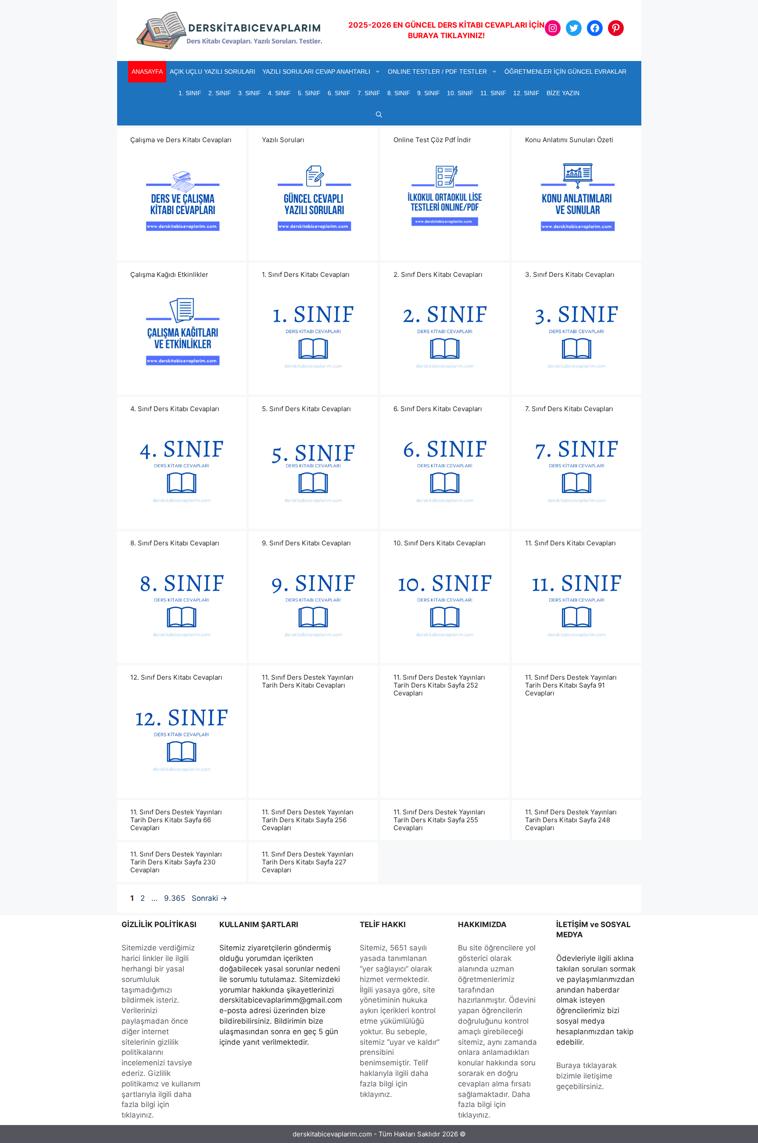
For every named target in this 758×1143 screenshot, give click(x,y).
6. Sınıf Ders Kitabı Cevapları (437, 409)
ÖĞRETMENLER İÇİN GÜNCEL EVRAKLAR (565, 71)
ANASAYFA (147, 71)
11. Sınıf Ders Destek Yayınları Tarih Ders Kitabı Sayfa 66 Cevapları (176, 820)
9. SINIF (428, 93)
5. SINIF (309, 93)
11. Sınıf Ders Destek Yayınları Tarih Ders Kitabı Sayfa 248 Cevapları (571, 820)
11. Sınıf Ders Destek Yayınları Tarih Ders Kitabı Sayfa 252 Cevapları (439, 685)
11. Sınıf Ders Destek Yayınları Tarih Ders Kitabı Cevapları (308, 681)
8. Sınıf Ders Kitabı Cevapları (174, 543)
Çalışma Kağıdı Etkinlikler (169, 274)
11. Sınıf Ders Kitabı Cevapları (570, 543)
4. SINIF (279, 93)
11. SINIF (493, 93)
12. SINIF (526, 93)
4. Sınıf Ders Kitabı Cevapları (174, 409)
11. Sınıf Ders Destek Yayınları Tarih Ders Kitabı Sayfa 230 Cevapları (176, 862)
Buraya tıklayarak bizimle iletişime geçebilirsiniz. (586, 1076)
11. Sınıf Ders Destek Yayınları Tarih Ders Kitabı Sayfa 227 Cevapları (308, 862)
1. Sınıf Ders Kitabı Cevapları (306, 274)
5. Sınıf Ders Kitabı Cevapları (306, 409)
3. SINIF (249, 93)
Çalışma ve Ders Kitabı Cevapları (181, 140)
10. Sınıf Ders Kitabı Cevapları (439, 543)
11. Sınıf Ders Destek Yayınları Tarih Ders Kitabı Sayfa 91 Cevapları (571, 685)
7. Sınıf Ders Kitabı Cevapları (569, 409)
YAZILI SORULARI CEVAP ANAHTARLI (316, 71)
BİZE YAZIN (563, 93)
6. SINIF (339, 93)
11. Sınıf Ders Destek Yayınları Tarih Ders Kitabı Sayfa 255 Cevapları (439, 820)
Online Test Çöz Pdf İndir (432, 140)
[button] (379, 114)
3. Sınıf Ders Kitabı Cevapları (570, 274)
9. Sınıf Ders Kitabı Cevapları (306, 543)
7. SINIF (369, 93)
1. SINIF (190, 93)
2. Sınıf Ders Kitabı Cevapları (438, 274)
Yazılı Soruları (283, 140)
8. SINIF (398, 93)
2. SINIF (219, 93)
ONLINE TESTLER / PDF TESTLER (437, 71)
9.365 (174, 898)
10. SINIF (460, 93)
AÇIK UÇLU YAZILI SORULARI (212, 71)
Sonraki (209, 898)
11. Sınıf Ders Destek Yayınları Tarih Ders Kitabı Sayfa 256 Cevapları (308, 820)
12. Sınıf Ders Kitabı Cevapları (176, 677)
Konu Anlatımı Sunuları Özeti (569, 140)
